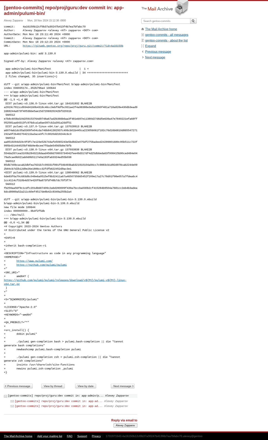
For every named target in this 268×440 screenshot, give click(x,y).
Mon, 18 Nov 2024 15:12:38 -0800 (46, 20)
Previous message (18, 386)
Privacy (96, 436)
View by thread (53, 386)
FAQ (69, 436)
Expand (150, 46)
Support (82, 436)
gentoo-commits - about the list (166, 40)
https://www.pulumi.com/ (34, 261)
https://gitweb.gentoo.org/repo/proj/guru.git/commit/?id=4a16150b (73, 45)
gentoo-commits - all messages (166, 34)
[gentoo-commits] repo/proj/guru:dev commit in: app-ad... (59, 401)
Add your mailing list (49, 436)
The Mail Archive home (161, 29)
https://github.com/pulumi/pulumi (41, 264)
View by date (86, 386)
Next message (122, 386)
